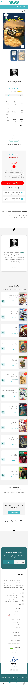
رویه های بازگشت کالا (15, 640)
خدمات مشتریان (16, 632)
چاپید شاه (15, 422)
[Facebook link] (17, 670)
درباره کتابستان (16, 625)
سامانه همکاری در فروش (14, 617)
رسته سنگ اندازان (13, 438)
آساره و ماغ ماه (13, 406)
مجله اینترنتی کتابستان (14, 614)
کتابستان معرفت (14, 111)
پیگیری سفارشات (16, 638)
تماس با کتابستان (16, 622)
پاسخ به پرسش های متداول (14, 643)
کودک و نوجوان (8, 490)
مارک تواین (21, 104)
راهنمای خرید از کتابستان (14, 653)
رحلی (15, 105)
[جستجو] (2, 6)
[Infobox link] (14, 554)
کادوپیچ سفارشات (15, 650)
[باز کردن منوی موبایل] (26, 2)
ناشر (14, 133)
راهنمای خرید (17, 647)
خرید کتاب (17, 611)
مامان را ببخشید (13, 296)
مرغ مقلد (15, 470)
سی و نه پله (14, 359)
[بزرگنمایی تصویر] (22, 46)
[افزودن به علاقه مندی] (24, 11)
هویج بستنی (14, 454)
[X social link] (14, 670)
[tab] (24, 211)
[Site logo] (14, 2)
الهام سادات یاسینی (7, 112)
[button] (23, 31)
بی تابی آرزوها (14, 311)
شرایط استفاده (17, 635)
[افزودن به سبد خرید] (3, 301)
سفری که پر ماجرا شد (12, 375)
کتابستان (18, 609)
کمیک (5, 492)
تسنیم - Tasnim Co (13, 679)
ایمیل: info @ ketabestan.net (14, 604)
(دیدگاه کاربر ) (12, 92)
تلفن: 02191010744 (17, 593)
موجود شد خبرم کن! (12, 183)
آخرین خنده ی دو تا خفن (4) (10, 391)
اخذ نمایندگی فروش (15, 619)
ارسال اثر (18, 627)
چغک (16, 327)
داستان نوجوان (7, 104)
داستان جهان (17, 492)
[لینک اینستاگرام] (11, 670)
